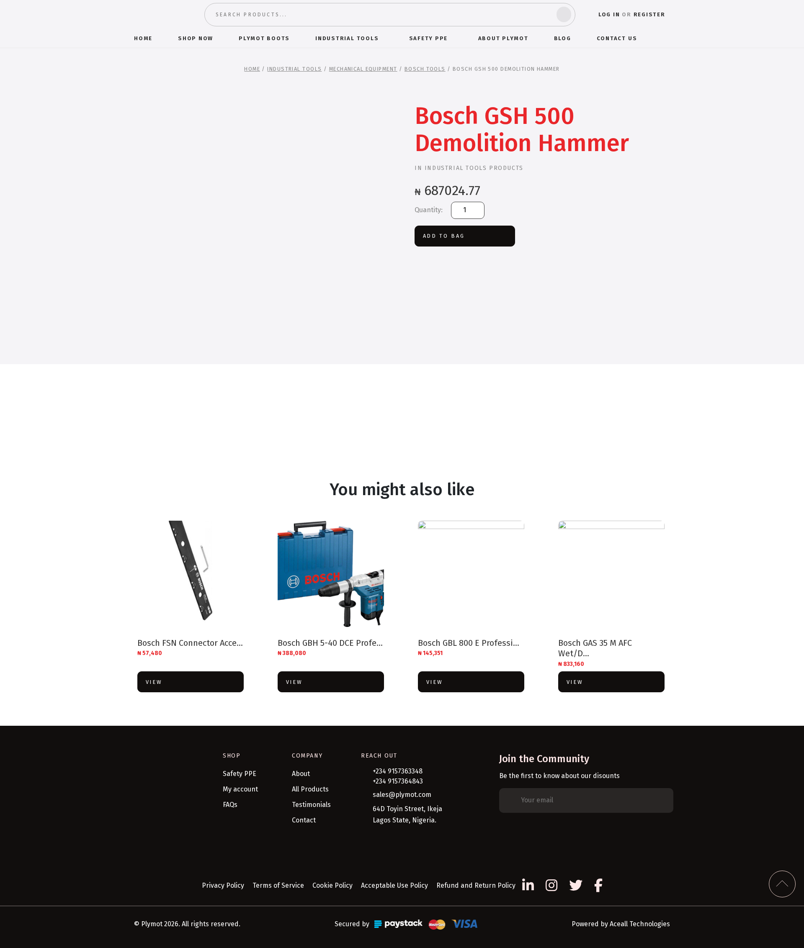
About (301, 774)
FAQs (230, 805)
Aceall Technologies (640, 924)
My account (240, 789)
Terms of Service (278, 885)
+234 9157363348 (398, 771)
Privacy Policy (223, 885)
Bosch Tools (425, 69)
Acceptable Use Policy (394, 885)
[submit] (564, 15)
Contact (304, 820)
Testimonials (311, 805)
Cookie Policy (332, 885)
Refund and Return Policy (475, 885)
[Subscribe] (661, 800)
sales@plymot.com (402, 795)
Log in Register (631, 14)
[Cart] (666, 38)
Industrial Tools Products (474, 168)
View (154, 682)
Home (252, 69)
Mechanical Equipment (363, 69)
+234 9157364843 (398, 781)
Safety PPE (239, 774)
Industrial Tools (294, 69)
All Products (310, 789)
